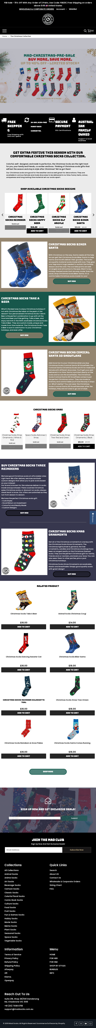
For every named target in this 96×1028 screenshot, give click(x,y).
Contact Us (55, 872)
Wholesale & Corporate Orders (65, 876)
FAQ (52, 883)
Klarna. (8, 971)
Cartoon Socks (11, 883)
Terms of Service (12, 949)
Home (4, 36)
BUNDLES (54, 964)
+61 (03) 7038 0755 (13, 1000)
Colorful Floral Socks (14, 891)
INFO (52, 968)
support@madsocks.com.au (18, 1004)
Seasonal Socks (12, 928)
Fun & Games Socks (14, 909)
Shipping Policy (12, 960)
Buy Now (72, 276)
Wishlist (73, 9)
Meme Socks (10, 920)
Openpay (9, 975)
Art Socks (9, 876)
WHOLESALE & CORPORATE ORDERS (36, 9)
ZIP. (6, 968)
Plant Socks (10, 924)
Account (60, 9)
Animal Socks (11, 869)
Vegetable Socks (13, 935)
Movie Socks (10, 917)
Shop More (48, 767)
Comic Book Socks (13, 895)
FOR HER (54, 953)
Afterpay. (9, 964)
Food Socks (10, 902)
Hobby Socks (11, 913)
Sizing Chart (56, 880)
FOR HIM (54, 957)
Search (53, 865)
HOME (52, 949)
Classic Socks (11, 887)
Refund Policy (11, 957)
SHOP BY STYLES (58, 960)
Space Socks (11, 932)
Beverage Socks (12, 880)
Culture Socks (11, 898)
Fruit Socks (9, 906)
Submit (74, 813)
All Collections (11, 865)
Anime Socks (10, 872)
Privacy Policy (11, 953)
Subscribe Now (77, 845)
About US (54, 869)
